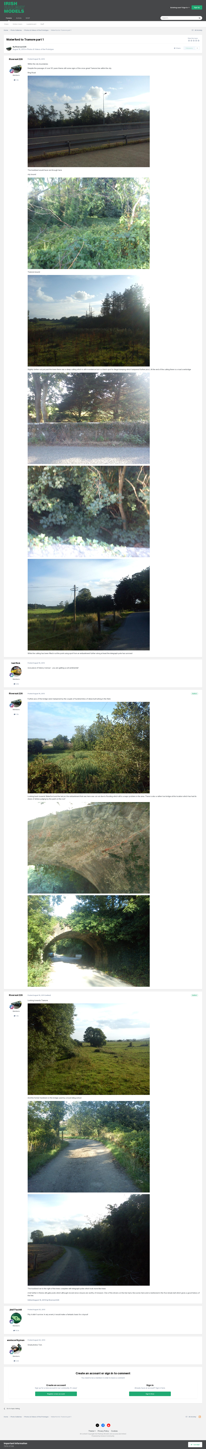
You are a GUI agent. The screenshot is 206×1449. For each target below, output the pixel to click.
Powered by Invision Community (103, 1436)
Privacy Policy (103, 1431)
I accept (196, 1445)
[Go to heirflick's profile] (16, 671)
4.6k (17, 684)
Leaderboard (31, 24)
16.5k (17, 1330)
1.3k (17, 80)
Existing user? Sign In (179, 7)
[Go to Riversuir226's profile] (8, 48)
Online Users (17, 24)
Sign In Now (150, 1394)
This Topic (190, 18)
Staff (42, 24)
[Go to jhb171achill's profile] (16, 1318)
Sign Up (197, 7)
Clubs (6, 24)
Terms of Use (9, 1446)
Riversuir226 (20, 47)
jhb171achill (16, 1309)
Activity (18, 18)
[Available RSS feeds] (199, 1416)
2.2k (17, 1361)
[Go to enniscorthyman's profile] (16, 1348)
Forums (9, 18)
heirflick (15, 663)
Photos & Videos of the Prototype (40, 49)
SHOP (28, 18)
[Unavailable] (89, 121)
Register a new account (56, 1394)
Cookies (114, 1431)
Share (178, 48)
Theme (91, 1431)
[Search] (199, 18)
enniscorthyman (15, 1340)
